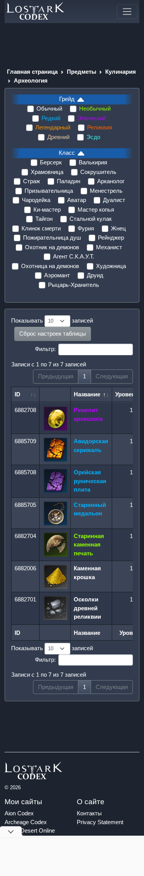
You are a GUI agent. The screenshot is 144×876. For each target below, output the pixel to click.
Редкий (50, 118)
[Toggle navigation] (127, 11)
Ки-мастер (47, 209)
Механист (109, 247)
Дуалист (114, 200)
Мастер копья (96, 209)
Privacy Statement (100, 822)
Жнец (118, 228)
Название (87, 394)
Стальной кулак (91, 218)
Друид (95, 275)
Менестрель (106, 190)
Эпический (91, 118)
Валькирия (93, 162)
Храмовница (47, 172)
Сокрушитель (98, 172)
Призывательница (49, 190)
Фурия (86, 228)
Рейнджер (111, 237)
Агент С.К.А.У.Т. (73, 256)
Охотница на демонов (50, 266)
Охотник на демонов (52, 247)
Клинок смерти (41, 228)
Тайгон (44, 218)
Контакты (89, 813)
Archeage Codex (26, 822)
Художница (111, 266)
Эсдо (93, 137)
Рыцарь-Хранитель (73, 285)
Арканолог (110, 181)
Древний (58, 137)
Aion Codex (19, 813)
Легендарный (52, 127)
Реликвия (99, 127)
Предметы (81, 71)
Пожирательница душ (52, 237)
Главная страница (32, 71)
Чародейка (36, 200)
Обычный (49, 108)
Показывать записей (52, 320)
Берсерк (51, 162)
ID (17, 394)
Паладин (68, 181)
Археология (31, 80)
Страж (31, 181)
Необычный (95, 108)
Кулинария (120, 71)
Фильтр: (45, 349)
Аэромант (57, 275)
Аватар (76, 200)
